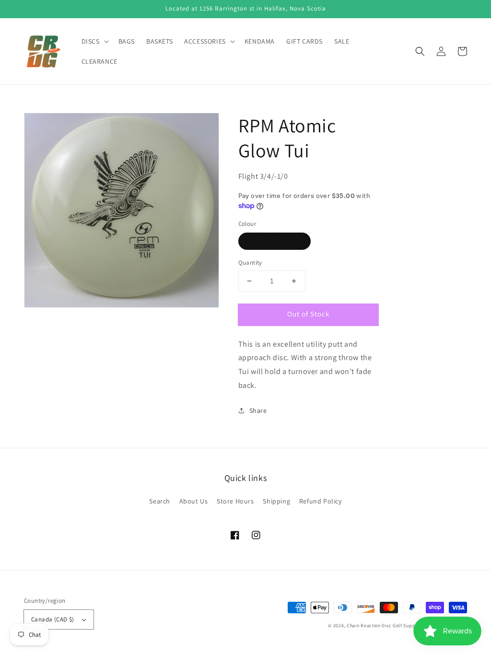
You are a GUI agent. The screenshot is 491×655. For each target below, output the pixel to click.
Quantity (250, 262)
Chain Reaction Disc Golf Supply (383, 625)
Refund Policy (320, 501)
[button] (420, 51)
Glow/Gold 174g (274, 241)
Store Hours (235, 501)
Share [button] (258, 410)
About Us (193, 501)
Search (159, 501)
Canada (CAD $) (52, 619)
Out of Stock (308, 313)
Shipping (276, 501)
